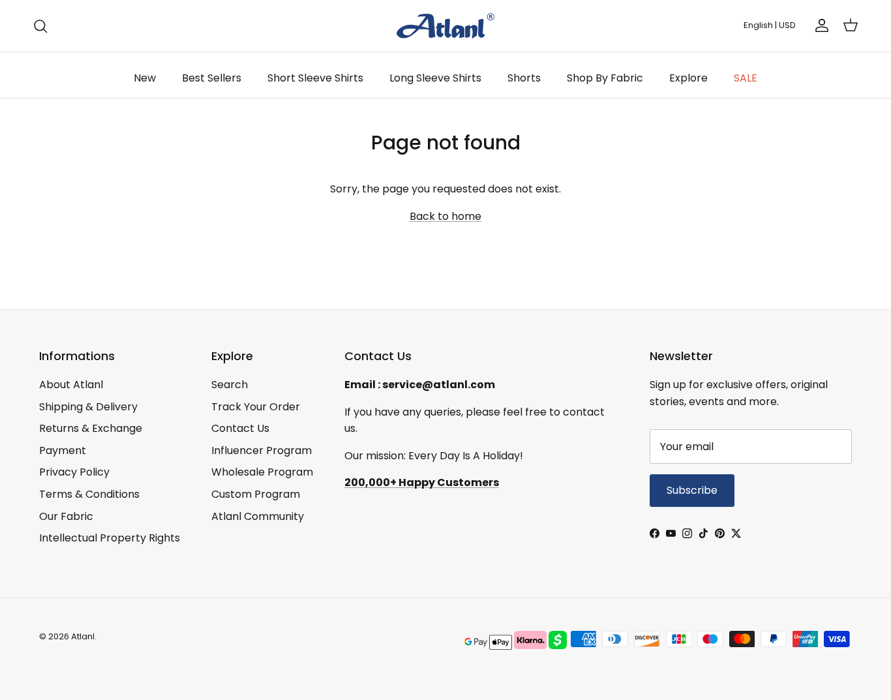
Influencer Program (261, 450)
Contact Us (240, 428)
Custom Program (255, 494)
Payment (62, 450)
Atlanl (83, 636)
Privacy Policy (74, 471)
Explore (688, 77)
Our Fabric (66, 516)
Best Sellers (211, 77)
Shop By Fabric (605, 77)
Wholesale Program (262, 471)
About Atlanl (71, 384)
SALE (745, 77)
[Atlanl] (445, 25)
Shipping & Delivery (88, 406)
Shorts (524, 77)
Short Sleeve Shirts (315, 77)
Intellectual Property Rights (109, 537)
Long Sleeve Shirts (435, 77)
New (145, 77)
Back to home (445, 216)
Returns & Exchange (90, 428)
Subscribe (692, 490)
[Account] (819, 25)
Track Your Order (255, 406)
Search (229, 384)
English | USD (770, 25)
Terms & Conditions (89, 494)
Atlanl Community (257, 516)
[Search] (40, 26)
